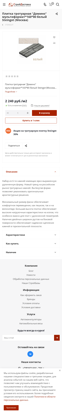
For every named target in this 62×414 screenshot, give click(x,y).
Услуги (31, 314)
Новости (31, 274)
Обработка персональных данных (31, 279)
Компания (31, 265)
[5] (17, 76)
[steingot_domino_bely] (31, 49)
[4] (15, 76)
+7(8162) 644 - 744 (32, 368)
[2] (9, 76)
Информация (31, 290)
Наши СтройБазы (31, 283)
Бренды (31, 299)
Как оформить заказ (31, 295)
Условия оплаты (31, 303)
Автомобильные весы (31, 323)
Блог (31, 270)
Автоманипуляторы (31, 319)
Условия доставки (31, 307)
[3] (12, 76)
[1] (6, 76)
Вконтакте (30, 354)
